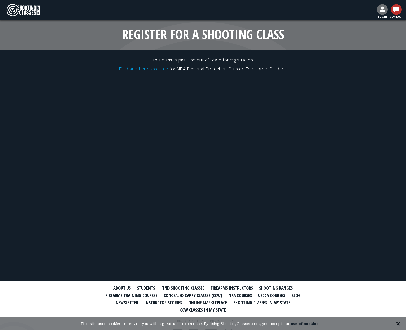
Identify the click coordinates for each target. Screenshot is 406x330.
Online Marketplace (207, 302)
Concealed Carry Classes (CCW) (193, 295)
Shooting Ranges (276, 288)
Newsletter (127, 302)
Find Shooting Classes (182, 288)
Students (146, 288)
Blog (296, 295)
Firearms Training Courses (131, 295)
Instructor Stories (163, 302)
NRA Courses (240, 295)
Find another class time (143, 68)
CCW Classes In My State (203, 310)
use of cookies (304, 323)
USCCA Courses (271, 295)
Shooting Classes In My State (261, 302)
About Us (122, 288)
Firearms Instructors (232, 288)
